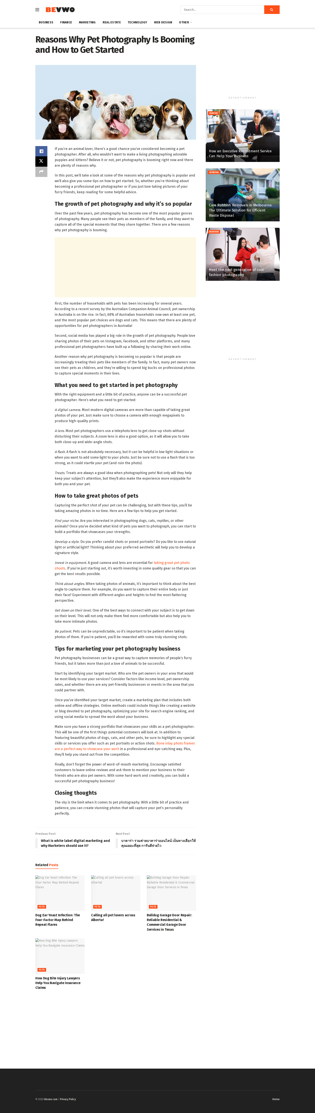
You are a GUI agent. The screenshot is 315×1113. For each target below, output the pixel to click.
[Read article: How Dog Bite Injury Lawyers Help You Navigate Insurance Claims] (60, 956)
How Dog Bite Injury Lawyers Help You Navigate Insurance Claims (57, 983)
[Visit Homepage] (60, 9)
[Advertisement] (125, 267)
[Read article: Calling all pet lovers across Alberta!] (115, 893)
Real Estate (112, 22)
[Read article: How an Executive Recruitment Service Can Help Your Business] (243, 135)
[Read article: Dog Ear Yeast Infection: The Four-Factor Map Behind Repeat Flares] (60, 893)
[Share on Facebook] (41, 151)
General (214, 172)
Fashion (214, 232)
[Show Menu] (37, 9)
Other (184, 22)
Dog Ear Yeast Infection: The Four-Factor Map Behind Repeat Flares (57, 920)
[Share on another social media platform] (41, 172)
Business (46, 22)
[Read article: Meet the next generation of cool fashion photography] (243, 254)
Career (213, 113)
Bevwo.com (50, 1099)
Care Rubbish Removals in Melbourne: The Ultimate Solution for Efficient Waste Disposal (240, 210)
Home (276, 1099)
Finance (66, 22)
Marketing (87, 22)
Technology (137, 22)
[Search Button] (272, 9)
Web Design (163, 22)
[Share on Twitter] (41, 161)
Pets (42, 907)
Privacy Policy (68, 1099)
